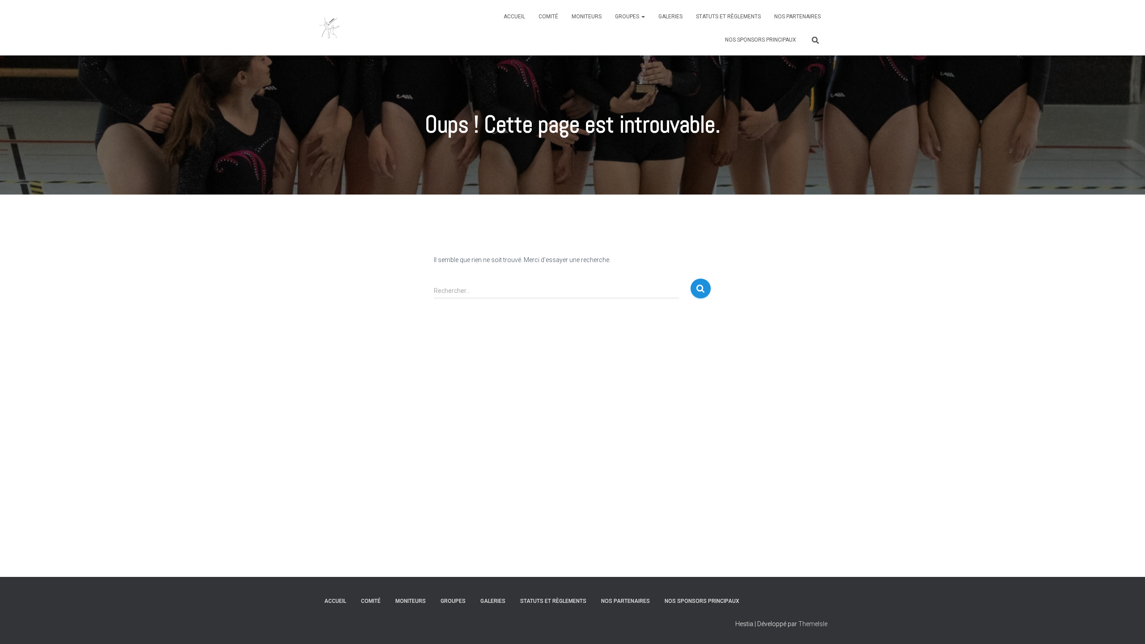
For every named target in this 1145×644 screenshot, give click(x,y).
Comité (548, 16)
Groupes (627, 16)
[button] (642, 16)
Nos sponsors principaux (760, 40)
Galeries (670, 16)
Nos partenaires (797, 16)
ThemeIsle (812, 623)
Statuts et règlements (728, 16)
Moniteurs (587, 16)
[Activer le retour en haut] (1127, 626)
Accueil (514, 16)
